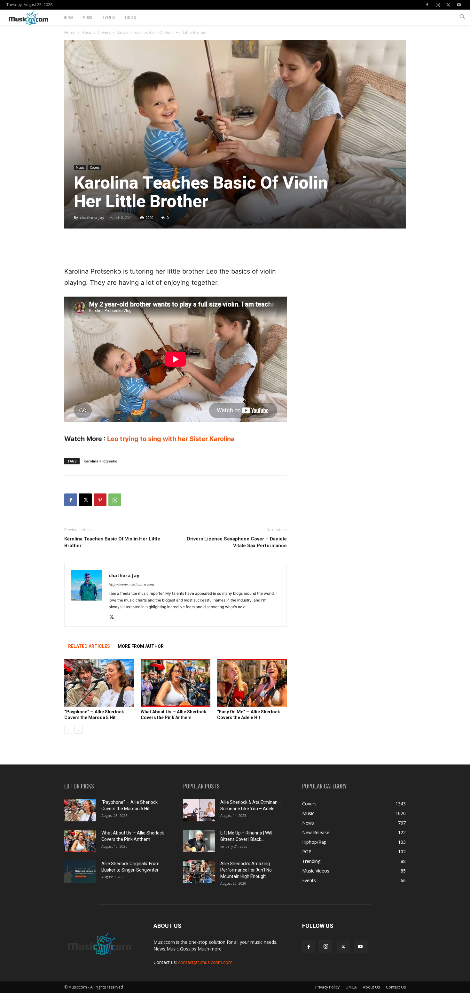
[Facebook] (427, 5)
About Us (371, 987)
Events (109, 17)
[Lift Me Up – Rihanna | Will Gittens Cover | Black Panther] (199, 841)
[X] (448, 5)
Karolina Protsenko (100, 461)
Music (88, 17)
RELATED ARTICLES (89, 646)
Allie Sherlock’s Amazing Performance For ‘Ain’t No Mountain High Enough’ (246, 870)
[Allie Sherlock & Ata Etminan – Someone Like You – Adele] (199, 810)
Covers (104, 32)
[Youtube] (459, 5)
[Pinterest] (100, 499)
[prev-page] (68, 730)
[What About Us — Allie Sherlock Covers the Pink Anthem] (175, 683)
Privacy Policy (327, 987)
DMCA (351, 987)
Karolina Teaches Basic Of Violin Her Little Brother (112, 542)
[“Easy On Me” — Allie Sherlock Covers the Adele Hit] (252, 683)
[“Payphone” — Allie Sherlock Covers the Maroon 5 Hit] (99, 683)
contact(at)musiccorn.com (205, 962)
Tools (130, 17)
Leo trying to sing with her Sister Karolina (171, 439)
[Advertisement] (175, 249)
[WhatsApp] (114, 499)
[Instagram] (438, 5)
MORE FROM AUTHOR (141, 646)
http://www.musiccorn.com (131, 584)
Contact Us (396, 987)
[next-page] (78, 730)
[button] (462, 18)
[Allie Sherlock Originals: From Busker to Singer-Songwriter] (80, 871)
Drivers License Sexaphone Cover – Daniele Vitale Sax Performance (237, 542)
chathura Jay (92, 217)
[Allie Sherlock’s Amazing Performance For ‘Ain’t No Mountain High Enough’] (199, 871)
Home (69, 17)
